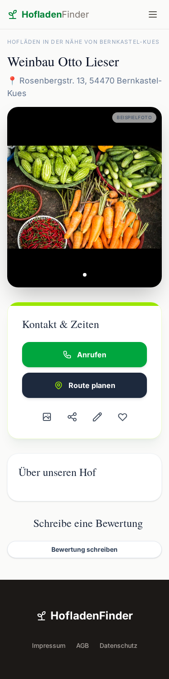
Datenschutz (118, 645)
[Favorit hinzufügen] (122, 417)
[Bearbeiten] (97, 417)
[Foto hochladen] (47, 417)
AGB (82, 645)
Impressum (48, 645)
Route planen (92, 385)
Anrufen (91, 354)
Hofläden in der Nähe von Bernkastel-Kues (83, 41)
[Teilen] (72, 417)
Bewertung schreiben (84, 549)
